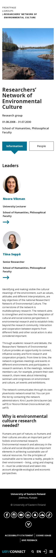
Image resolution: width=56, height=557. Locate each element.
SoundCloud (42, 516)
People (41, 146)
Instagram (14, 516)
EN (39, 551)
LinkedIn (28, 516)
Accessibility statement (19, 535)
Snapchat (35, 516)
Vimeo (28, 525)
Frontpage (9, 7)
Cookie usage (43, 535)
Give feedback (29, 540)
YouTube (21, 516)
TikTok (49, 516)
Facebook (7, 516)
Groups (8, 10)
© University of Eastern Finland (28, 499)
